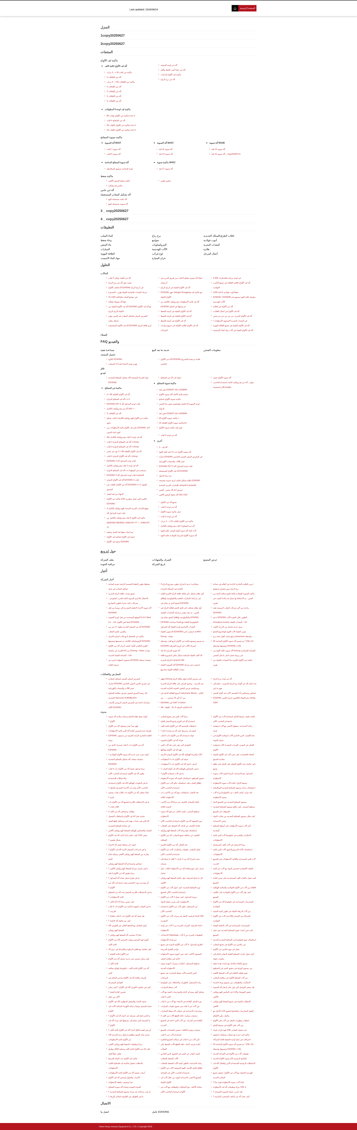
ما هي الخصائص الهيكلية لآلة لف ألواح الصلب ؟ (180, 769)
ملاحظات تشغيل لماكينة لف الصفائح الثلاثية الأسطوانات (125, 1065)
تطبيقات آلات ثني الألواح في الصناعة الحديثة (231, 1054)
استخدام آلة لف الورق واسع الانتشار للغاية (178, 721)
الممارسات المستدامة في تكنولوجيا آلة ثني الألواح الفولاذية (233, 904)
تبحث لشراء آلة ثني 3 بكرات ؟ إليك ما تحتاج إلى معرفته (180, 861)
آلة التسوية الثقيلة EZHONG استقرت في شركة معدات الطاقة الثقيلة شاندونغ (180, 667)
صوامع (155, 240)
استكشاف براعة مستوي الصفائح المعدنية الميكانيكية (234, 788)
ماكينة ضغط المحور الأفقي (119, 181)
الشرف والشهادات (161, 559)
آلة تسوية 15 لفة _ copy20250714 (225, 154)
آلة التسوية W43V (165, 143)
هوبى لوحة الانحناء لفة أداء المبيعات (122, 364)
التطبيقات (107, 227)
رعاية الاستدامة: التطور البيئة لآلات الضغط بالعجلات (181, 1063)
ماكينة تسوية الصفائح (111, 137)
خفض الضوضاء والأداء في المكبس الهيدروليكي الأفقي (232, 994)
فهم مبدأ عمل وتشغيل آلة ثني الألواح (123, 726)
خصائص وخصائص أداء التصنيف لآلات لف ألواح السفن (234, 693)
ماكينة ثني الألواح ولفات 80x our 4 (121, 116)
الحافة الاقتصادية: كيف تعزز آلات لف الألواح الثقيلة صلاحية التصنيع (233, 756)
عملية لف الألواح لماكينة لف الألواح (121, 537)
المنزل (105, 27)
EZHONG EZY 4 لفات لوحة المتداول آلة (123, 404)
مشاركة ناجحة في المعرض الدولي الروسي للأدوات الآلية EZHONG (129, 704)
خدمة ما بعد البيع (160, 350)
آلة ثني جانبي (107, 190)
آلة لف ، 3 (163, 447)
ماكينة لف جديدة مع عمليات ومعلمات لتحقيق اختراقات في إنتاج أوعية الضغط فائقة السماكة (232, 1037)
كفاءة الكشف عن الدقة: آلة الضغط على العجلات (180, 826)
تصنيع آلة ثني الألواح (169, 502)
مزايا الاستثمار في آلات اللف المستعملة (229, 845)
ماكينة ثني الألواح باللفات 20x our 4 (121, 130)
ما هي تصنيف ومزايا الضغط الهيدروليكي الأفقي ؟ (128, 868)
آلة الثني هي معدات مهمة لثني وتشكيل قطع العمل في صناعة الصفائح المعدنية (128, 823)
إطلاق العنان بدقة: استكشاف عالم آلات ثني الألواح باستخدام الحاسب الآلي (181, 785)
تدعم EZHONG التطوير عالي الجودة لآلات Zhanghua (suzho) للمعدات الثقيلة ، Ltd (230, 619)
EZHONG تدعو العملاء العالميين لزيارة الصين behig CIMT (234, 700)
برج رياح (156, 235)
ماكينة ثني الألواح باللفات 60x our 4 (121, 125)
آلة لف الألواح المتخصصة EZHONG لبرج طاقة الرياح (129, 325)
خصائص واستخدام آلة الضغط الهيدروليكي (125, 864)
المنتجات (107, 52)
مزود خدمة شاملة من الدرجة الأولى (228, 627)
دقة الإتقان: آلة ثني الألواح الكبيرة (174, 845)
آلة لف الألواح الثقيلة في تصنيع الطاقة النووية (231, 325)
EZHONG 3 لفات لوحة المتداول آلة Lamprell (125, 475)
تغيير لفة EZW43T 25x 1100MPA (173, 389)
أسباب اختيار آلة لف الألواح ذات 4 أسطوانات (179, 764)
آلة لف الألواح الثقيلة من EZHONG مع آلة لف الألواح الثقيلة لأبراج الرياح (129, 308)
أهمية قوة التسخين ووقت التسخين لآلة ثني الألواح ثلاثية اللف (128, 942)
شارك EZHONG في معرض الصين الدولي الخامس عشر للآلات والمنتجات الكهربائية (129, 685)
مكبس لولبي (166, 181)
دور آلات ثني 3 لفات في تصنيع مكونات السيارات (180, 1006)
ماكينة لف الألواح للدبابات (171, 74)
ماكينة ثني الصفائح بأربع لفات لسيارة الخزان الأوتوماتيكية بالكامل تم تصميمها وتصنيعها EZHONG (129, 638)
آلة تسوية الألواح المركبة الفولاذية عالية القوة (179, 535)
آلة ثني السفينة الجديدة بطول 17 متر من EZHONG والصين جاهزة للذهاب (129, 629)
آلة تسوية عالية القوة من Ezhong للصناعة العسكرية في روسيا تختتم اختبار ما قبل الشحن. (234, 652)
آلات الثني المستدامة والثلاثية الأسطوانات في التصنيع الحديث (234, 861)
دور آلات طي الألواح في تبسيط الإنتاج (228, 1025)
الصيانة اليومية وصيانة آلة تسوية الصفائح (124, 1087)
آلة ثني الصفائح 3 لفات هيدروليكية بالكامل (178, 526)
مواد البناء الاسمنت (110, 258)
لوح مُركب (157, 253)
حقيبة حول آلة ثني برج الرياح (120, 283)
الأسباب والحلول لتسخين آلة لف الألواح (124, 1077)
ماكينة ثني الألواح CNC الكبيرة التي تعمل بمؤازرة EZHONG (127, 501)
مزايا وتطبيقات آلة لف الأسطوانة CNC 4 (229, 1087)
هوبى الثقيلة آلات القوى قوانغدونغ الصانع (229, 631)
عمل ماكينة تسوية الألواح (171, 512)
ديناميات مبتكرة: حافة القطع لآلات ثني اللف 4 (179, 1016)
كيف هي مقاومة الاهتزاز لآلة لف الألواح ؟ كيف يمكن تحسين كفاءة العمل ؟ (129, 989)
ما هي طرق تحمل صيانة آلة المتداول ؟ (124, 878)
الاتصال (106, 1103)
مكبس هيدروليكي (115, 185)
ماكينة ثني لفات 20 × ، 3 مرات (119, 72)
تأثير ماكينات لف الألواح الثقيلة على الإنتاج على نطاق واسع (234, 766)
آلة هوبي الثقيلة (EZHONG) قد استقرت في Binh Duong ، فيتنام (181, 633)
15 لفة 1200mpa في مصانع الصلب (122, 297)
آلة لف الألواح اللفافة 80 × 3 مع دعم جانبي (124, 451)
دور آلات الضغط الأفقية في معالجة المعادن (230, 978)
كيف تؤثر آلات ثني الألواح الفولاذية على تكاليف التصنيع (232, 894)
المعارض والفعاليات (111, 674)
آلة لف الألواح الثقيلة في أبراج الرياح (175, 287)
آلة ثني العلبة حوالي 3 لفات (119, 278)
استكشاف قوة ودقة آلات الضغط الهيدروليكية (179, 830)
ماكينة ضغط (107, 176)
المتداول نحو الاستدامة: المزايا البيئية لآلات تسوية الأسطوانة (233, 775)
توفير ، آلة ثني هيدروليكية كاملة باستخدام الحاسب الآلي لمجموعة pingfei (233, 384)
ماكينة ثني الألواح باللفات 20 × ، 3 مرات (177, 521)
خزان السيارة (159, 258)
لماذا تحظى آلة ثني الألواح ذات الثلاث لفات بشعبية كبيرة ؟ (128, 794)
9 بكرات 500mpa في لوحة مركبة (227, 278)
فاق (102, 368)
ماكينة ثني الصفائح (113, 388)
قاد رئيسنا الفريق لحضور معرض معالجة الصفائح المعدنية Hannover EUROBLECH (127, 695)
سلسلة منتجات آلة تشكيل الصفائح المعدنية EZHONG (125, 761)
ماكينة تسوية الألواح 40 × (169, 418)
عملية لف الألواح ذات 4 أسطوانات (174, 759)
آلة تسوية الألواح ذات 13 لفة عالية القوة (175, 452)
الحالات (104, 273)
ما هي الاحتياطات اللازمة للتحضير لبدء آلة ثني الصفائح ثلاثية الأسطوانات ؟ (130, 894)
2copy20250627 (113, 44)
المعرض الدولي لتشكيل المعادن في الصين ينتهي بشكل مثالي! (127, 318)
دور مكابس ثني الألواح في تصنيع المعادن (229, 944)
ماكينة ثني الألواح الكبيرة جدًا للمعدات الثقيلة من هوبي (232, 662)
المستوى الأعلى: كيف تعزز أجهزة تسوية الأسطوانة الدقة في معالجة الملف (181, 956)
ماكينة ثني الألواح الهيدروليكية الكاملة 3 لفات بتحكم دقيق (127, 420)
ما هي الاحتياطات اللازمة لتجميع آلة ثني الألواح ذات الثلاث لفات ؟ (128, 804)
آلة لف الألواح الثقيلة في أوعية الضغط (176, 311)
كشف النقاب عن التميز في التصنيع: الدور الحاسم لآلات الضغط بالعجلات (180, 1056)
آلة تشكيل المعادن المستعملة (116, 194)
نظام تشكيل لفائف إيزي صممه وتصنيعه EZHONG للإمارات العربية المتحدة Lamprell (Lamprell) (179, 482)
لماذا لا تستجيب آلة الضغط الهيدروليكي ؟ (124, 935)
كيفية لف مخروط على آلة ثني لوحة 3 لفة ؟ (178, 731)
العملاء (104, 334)
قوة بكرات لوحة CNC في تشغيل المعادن (230, 1030)
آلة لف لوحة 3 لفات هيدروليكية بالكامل (122, 465)
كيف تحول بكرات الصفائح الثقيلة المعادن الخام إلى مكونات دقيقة (233, 956)
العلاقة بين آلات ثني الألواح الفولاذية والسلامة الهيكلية (234, 887)
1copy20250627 (113, 35)
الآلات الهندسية (159, 249)
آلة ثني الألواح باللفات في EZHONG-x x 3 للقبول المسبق (127, 486)
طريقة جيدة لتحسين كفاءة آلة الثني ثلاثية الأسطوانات (129, 731)
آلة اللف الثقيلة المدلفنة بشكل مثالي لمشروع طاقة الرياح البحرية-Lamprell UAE (181, 657)
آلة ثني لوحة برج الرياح (222, 679)
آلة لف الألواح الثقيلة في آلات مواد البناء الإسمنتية (233, 330)
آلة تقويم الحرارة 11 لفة (170, 650)
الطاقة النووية (108, 253)
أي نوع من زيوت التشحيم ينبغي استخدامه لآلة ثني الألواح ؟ (128, 885)
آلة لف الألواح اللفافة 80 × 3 (118, 394)
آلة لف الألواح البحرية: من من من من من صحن (232, 316)
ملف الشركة (107, 559)
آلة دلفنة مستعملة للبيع (117, 199)
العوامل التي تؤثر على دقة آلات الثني (176, 745)
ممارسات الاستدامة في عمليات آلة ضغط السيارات (181, 1011)
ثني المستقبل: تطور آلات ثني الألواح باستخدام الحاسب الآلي (179, 908)
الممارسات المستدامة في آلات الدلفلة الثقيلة (231, 925)
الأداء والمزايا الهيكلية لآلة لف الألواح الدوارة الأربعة (181, 754)
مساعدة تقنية (107, 350)
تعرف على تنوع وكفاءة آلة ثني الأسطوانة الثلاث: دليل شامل (182, 870)
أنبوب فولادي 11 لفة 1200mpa (225, 292)
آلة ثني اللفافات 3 (114, 77)
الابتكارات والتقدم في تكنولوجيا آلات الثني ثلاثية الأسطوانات (232, 837)
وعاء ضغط (106, 240)
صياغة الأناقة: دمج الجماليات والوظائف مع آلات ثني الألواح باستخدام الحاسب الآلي (181, 1089)
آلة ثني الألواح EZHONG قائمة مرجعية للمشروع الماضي (180, 361)
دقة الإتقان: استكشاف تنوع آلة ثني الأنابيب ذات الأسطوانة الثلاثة (180, 794)
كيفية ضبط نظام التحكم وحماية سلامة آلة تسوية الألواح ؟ (127, 718)
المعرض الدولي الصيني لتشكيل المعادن (124, 679)
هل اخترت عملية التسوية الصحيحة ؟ (227, 1092)
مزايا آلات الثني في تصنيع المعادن (174, 716)
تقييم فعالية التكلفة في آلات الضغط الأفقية (230, 973)
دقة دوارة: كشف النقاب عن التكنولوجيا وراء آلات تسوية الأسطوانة (232, 794)
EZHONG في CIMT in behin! (173, 702)
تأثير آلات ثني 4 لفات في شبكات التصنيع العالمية (180, 1039)
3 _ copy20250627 (114, 211)
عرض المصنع (210, 559)
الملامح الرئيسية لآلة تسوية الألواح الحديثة (230, 1058)
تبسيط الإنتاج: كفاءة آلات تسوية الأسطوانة (230, 783)
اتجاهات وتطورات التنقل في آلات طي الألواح (231, 1020)
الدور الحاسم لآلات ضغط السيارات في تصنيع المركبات (179, 975)
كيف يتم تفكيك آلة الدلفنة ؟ (119, 921)
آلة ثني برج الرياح (168, 79)
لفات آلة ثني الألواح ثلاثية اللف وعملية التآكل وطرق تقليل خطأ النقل (129, 1051)
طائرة (206, 249)
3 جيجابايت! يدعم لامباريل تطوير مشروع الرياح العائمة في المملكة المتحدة (180, 586)
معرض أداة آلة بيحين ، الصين (171, 490)
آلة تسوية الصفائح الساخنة (117, 162)
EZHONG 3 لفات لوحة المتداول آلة (121, 461)
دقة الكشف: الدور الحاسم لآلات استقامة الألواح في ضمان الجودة (234, 737)
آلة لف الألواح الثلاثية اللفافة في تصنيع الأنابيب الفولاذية (231, 285)
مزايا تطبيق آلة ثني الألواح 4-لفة (121, 873)
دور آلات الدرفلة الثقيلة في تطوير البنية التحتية (232, 911)
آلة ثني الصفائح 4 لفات (116, 120)
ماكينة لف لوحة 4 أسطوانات (118, 109)
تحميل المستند (108, 354)
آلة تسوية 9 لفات (113, 154)
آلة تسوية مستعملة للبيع (118, 204)
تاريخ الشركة (158, 564)
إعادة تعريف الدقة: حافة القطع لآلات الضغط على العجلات (180, 1046)
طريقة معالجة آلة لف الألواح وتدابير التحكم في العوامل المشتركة (127, 980)
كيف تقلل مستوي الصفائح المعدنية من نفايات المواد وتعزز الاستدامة (234, 818)
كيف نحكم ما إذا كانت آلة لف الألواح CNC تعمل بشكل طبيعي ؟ (127, 837)
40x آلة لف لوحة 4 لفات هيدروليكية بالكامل (124, 437)
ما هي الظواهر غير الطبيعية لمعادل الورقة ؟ (125, 1096)
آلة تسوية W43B (217, 143)
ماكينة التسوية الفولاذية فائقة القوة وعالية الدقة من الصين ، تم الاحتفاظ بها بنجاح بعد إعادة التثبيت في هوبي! (234, 598)
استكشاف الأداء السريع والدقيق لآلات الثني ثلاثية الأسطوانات (232, 851)
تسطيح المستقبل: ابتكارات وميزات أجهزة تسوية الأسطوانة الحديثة (180, 965)
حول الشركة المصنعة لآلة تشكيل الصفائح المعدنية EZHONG (128, 379)
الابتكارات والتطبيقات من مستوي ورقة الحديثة (231, 982)
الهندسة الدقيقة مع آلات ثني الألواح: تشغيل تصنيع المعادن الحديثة (233, 1075)
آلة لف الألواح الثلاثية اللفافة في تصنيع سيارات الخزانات (179, 327)
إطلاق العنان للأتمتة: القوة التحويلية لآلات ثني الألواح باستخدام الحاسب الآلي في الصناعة (181, 1070)
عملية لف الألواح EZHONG (118, 541)
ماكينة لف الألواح (109, 60)
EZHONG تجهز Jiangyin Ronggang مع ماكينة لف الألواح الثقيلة (181, 294)
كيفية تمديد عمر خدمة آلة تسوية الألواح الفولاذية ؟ (128, 754)
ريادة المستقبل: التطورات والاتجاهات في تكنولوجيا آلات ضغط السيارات (181, 984)
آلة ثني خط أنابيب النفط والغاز (173, 70)
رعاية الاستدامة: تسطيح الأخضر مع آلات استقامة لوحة (232, 728)
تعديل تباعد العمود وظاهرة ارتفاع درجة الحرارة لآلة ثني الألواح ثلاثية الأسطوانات (128, 1037)
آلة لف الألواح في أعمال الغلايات (226, 311)
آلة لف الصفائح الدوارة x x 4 (118, 399)
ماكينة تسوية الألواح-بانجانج (170, 399)
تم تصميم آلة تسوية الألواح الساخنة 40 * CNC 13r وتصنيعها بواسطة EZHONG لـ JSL (233, 643)
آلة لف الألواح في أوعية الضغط (173, 321)
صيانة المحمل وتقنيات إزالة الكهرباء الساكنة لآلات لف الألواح (130, 1008)
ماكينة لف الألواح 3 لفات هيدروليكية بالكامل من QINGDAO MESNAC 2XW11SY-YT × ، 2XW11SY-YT (128, 522)
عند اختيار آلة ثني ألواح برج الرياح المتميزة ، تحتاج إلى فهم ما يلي (234, 685)
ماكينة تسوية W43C (166, 162)
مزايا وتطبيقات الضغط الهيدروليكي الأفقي (125, 1044)
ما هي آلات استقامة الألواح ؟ (172, 773)
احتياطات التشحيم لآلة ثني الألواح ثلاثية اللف (178, 726)
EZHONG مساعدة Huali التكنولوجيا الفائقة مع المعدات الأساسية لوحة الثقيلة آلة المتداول (179, 624)
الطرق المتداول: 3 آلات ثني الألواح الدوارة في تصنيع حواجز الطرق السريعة (182, 946)
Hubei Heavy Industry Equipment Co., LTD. (118, 1126)
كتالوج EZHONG (115, 359)
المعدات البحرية (211, 244)
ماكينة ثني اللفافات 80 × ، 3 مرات (121, 82)
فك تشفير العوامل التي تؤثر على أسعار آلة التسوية (233, 987)
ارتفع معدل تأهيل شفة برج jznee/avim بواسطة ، (233, 636)
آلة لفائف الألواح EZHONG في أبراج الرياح (125, 287)
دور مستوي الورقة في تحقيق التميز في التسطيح (232, 968)
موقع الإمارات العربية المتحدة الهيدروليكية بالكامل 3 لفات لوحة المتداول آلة (128, 510)
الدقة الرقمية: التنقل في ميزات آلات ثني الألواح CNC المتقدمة (182, 918)
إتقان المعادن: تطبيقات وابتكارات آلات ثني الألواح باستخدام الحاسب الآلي (180, 851)
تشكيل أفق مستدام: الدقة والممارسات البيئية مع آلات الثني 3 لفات (182, 994)
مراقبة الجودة (108, 564)
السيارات (105, 249)
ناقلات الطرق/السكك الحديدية (218, 235)
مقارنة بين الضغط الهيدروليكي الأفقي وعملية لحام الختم (128, 856)
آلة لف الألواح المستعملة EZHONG (173, 471)
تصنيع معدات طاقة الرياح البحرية (121, 593)
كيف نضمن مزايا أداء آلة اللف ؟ (121, 902)
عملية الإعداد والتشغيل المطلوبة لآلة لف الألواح (127, 1001)
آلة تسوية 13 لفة (166, 154)
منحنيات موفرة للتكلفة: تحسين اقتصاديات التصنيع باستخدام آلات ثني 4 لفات (180, 1032)
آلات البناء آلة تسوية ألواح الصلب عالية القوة (178, 531)
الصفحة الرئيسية (247, 8)
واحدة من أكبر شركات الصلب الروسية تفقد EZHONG (231, 610)
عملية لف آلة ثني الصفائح (171, 377)
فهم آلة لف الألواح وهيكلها (171, 750)
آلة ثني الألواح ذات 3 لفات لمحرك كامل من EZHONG (126, 747)
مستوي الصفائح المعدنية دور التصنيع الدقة (230, 802)
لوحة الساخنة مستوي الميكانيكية (120, 169)
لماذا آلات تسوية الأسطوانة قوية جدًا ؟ (228, 1082)
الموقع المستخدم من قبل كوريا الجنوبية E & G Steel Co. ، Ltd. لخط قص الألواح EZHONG (129, 619)
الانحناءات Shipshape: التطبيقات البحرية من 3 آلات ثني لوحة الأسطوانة (181, 937)
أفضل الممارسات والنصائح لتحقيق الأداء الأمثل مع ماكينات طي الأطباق (233, 1013)
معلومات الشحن (212, 350)
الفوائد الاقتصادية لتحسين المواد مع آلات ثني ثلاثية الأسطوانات (233, 870)
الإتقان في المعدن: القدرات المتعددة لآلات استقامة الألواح (233, 747)
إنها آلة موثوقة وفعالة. (117, 302)
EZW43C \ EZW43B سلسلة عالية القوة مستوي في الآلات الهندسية (234, 299)
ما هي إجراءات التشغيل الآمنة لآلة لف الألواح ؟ (127, 849)
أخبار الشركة (107, 579)
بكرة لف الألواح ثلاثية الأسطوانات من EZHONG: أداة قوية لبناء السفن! (128, 429)
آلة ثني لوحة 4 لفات (169, 507)
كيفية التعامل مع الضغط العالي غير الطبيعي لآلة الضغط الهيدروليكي (127, 927)
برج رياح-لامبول (165, 476)
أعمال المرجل (210, 253)
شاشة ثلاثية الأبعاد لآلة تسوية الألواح (173, 394)
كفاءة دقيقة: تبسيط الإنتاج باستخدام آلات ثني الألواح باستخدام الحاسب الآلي (234, 718)
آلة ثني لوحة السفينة (169, 65)
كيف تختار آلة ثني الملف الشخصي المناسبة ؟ (231, 1096)
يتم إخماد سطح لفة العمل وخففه (120, 532)
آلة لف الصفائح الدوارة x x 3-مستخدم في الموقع (126, 470)
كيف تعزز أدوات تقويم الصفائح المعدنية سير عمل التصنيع (233, 932)
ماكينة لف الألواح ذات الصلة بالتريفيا (123, 1058)
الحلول (105, 265)
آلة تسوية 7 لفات (113, 149)
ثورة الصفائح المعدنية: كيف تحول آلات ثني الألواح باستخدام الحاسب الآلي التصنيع (180, 889)
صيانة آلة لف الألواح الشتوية (172, 740)
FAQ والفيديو (110, 341)
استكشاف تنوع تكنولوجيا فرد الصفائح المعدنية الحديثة (234, 940)
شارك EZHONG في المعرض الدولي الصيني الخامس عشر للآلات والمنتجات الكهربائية (180, 459)
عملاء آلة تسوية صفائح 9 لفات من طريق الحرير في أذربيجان (181, 280)
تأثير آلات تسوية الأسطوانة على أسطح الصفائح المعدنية (232, 828)
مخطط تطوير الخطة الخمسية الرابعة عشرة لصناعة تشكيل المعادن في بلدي (129, 586)
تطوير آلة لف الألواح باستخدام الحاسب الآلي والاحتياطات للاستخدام (126, 775)
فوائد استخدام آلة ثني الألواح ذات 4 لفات (177, 735)
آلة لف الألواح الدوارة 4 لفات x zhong (122, 456)
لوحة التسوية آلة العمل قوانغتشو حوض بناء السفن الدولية (179, 406)
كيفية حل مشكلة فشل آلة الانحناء (122, 845)
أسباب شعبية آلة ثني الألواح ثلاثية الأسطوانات (126, 1073)
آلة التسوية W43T (113, 143)
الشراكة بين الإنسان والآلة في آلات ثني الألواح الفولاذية (231, 918)
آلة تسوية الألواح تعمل (222, 377)
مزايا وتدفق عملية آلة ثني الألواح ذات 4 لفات (126, 769)
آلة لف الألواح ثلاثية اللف (116, 66)
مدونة (104, 711)
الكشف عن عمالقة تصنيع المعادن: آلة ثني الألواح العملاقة (180, 837)
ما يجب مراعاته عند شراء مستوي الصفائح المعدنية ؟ (129, 1092)
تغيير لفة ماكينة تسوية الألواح (170, 427)
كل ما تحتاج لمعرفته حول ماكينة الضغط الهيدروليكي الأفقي (182, 880)
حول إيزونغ (108, 551)
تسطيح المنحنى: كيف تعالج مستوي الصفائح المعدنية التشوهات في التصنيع (234, 809)
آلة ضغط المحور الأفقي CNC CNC (173, 495)
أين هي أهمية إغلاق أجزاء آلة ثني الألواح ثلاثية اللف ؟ (129, 1030)
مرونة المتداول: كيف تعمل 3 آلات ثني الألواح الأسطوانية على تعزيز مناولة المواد (179, 899)
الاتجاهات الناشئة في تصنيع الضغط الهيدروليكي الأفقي (232, 1003)
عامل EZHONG (160, 1111)
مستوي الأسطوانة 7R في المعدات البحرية (230, 321)
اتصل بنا (105, 1111)
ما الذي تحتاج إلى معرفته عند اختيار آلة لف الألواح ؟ (129, 1016)
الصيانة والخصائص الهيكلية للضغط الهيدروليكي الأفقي (130, 830)
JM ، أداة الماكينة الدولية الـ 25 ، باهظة (176, 707)
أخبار (104, 571)
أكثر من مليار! (114, 997)
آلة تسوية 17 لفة (166, 169)
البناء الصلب (107, 235)
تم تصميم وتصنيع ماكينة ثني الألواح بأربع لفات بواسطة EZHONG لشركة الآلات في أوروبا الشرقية (182, 643)
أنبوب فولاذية (210, 240)
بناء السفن (106, 244)
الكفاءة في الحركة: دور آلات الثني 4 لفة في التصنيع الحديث (181, 1022)
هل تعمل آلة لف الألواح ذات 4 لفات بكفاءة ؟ (126, 916)
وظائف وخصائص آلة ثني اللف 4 (121, 811)
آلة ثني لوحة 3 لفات (169, 435)
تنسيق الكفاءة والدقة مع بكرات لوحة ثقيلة (230, 963)
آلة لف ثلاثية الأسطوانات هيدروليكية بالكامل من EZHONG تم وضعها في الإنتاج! (180, 304)
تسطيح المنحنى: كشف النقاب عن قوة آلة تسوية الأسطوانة (180, 813)
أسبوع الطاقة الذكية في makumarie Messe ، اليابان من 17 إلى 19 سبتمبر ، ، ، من (182, 695)
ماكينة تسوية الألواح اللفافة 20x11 (173, 423)
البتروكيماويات (159, 244)
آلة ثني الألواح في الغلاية (223, 306)
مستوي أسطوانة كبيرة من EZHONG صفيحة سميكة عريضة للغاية (129, 662)
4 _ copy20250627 (114, 219)
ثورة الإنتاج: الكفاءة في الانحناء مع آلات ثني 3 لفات (181, 1001)
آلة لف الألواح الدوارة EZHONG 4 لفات (123, 480)
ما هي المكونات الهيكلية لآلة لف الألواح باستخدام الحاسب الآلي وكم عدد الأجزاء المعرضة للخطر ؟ (128, 785)
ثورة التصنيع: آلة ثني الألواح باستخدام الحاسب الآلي (181, 821)
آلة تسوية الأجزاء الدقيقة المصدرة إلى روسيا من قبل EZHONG (129, 610)
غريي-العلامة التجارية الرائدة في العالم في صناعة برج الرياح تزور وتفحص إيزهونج (233, 586)
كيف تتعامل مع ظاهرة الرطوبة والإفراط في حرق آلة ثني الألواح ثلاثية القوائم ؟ (129, 951)
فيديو (103, 373)
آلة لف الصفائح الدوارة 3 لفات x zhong (123, 442)
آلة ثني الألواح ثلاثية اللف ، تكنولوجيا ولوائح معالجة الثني (128, 970)
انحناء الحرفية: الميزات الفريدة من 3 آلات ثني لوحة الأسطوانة (181, 927)
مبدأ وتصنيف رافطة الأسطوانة (120, 1082)
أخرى (159, 441)
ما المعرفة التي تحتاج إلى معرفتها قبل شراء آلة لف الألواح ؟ (129, 1022)
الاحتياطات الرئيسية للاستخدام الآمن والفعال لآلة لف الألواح (234, 1065)
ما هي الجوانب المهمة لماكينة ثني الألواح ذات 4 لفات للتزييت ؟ (129, 908)
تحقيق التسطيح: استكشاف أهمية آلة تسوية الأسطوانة (182, 778)
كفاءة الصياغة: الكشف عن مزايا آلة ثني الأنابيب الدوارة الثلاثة (180, 804)
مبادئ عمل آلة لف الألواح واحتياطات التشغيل (126, 816)
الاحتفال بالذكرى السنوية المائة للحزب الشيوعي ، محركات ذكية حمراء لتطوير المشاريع (128, 600)
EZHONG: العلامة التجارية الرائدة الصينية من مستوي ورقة (130, 737)
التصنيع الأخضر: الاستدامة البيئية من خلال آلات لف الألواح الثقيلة (181, 1079)
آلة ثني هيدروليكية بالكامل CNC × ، (121, 408)
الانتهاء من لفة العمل (115, 494)
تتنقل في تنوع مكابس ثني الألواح (226, 949)
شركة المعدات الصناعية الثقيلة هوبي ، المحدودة (127, 292)
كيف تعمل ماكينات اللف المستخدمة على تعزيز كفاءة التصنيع (234, 880)
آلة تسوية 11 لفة (165, 149)
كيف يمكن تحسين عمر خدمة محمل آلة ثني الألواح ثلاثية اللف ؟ (128, 961)
